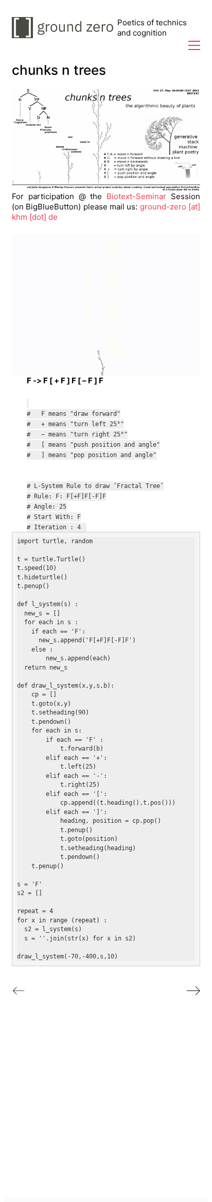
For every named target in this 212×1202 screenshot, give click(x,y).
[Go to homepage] (64, 27)
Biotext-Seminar (136, 196)
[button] (194, 45)
